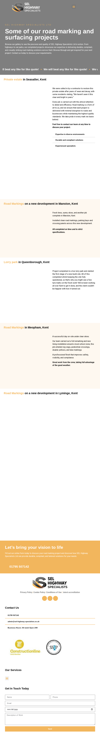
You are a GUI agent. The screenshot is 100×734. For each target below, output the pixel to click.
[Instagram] (50, 598)
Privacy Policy (26, 592)
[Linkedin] (55, 598)
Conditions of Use (54, 592)
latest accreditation (71, 592)
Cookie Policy (39, 592)
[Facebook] (44, 598)
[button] (74, 7)
